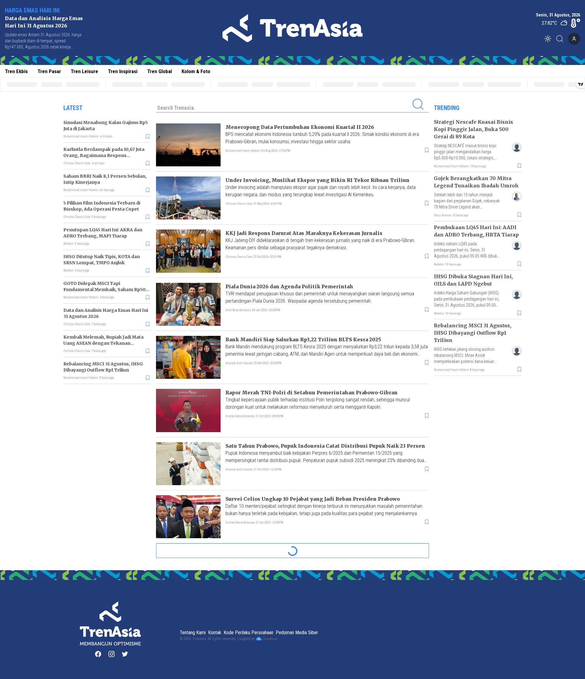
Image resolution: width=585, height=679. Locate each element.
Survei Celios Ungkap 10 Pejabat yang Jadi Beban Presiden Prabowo (312, 499)
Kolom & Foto (196, 71)
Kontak (214, 632)
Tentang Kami (193, 632)
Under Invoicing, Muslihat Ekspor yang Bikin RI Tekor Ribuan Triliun (317, 180)
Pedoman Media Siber (297, 632)
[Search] (561, 38)
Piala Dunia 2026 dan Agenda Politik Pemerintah (289, 286)
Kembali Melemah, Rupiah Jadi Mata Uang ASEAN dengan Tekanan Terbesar (103, 343)
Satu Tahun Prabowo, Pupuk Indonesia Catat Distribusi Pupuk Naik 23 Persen (325, 446)
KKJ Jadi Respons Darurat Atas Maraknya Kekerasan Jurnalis (303, 233)
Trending (446, 108)
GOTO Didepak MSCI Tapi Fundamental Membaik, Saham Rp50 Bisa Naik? (104, 289)
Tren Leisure (84, 71)
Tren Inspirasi (122, 71)
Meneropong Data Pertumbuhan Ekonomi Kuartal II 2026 (299, 127)
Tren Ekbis (16, 71)
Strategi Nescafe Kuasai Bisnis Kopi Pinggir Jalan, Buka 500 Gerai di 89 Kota (473, 129)
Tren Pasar (49, 71)
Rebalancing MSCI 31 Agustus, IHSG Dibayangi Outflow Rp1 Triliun (472, 332)
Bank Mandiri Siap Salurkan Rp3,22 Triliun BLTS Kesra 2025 (303, 339)
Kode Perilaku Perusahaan (248, 632)
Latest (73, 108)
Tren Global (159, 71)
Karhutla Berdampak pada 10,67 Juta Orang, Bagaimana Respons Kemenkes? (103, 155)
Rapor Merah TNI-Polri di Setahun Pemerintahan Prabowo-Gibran (311, 392)
